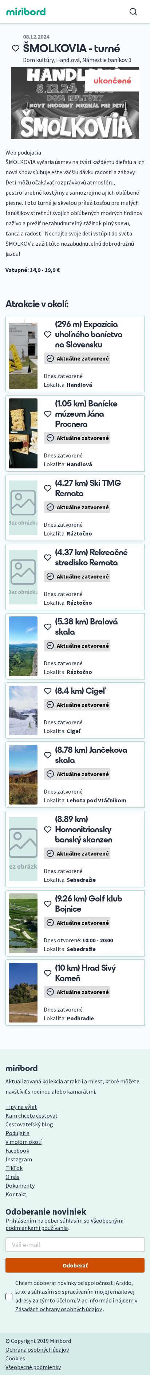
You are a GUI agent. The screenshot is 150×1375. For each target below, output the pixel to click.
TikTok (14, 1168)
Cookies (15, 1358)
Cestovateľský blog (29, 1124)
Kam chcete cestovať (31, 1115)
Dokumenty (20, 1185)
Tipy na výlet (21, 1106)
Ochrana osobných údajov (37, 1349)
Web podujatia (23, 152)
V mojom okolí (23, 1141)
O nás (12, 1176)
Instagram (18, 1159)
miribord (26, 11)
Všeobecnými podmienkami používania (64, 1224)
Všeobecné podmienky (33, 1367)
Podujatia (17, 1133)
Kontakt (16, 1194)
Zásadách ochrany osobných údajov (58, 1309)
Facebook (17, 1150)
